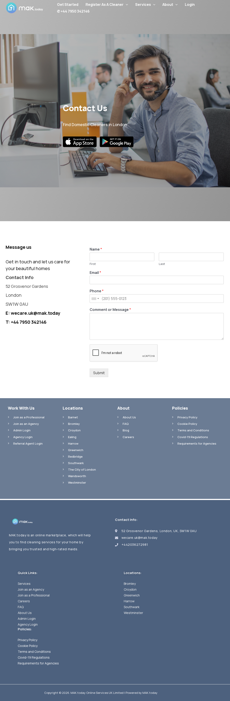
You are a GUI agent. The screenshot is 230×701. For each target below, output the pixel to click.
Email (95, 272)
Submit (99, 372)
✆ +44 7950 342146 (73, 11)
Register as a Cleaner (105, 4)
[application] (126, 4)
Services (143, 4)
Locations (73, 408)
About (167, 4)
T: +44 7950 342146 (26, 322)
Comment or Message (110, 309)
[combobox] (95, 299)
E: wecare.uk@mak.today (33, 313)
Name (96, 249)
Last (162, 264)
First (93, 264)
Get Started (67, 4)
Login (190, 4)
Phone (97, 291)
